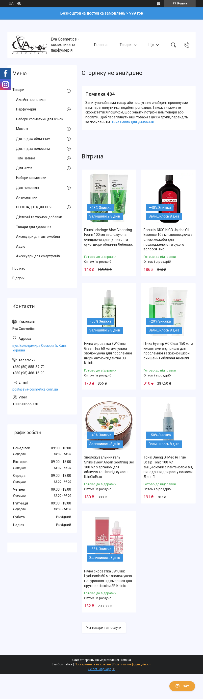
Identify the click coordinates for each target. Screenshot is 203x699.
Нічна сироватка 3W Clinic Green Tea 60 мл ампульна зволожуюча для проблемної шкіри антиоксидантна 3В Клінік (108, 353)
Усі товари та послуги (103, 628)
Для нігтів (24, 168)
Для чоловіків (27, 188)
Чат (186, 686)
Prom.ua (125, 660)
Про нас (18, 268)
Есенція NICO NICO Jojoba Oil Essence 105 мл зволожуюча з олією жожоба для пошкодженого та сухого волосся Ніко (168, 239)
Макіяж (22, 129)
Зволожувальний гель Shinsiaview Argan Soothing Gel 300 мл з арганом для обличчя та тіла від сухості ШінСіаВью (109, 467)
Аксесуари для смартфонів (38, 256)
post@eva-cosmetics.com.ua (35, 389)
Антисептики (26, 197)
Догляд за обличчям (33, 139)
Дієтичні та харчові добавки (39, 217)
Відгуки (18, 278)
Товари (125, 45)
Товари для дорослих (33, 227)
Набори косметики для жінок (39, 119)
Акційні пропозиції (31, 100)
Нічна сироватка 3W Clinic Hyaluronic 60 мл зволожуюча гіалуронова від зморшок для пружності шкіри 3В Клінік (108, 578)
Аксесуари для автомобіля (38, 237)
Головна (100, 45)
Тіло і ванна (25, 158)
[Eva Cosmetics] (29, 45)
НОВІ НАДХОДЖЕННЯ (33, 207)
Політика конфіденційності (132, 664)
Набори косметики (31, 178)
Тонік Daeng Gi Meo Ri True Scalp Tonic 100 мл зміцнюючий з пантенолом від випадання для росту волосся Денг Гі (168, 467)
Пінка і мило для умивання (132, 122)
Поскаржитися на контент (93, 664)
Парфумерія (26, 109)
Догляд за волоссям (33, 149)
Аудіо (20, 246)
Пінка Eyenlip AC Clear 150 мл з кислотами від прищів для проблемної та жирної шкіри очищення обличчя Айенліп (168, 351)
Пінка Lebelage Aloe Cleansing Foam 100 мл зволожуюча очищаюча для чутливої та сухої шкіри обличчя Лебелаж (108, 237)
